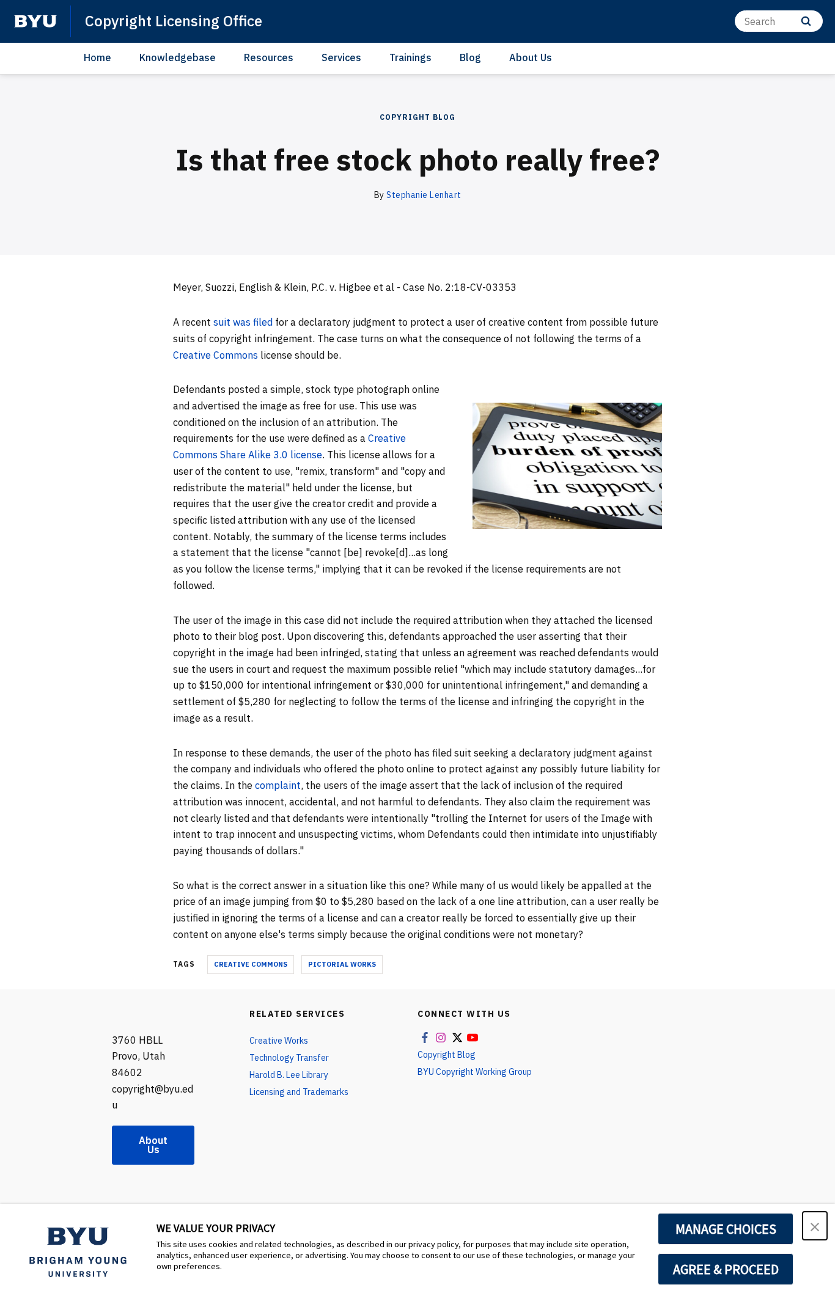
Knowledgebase (177, 57)
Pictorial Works (342, 964)
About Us (530, 57)
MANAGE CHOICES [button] (725, 1228)
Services (341, 57)
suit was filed (243, 322)
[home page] (35, 21)
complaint (278, 785)
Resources (268, 57)
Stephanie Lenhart (424, 194)
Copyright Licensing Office (173, 21)
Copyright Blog (417, 117)
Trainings (410, 57)
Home (97, 57)
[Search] (806, 21)
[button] (815, 1226)
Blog (470, 57)
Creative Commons (215, 355)
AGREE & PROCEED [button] (726, 1269)
